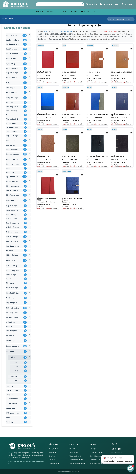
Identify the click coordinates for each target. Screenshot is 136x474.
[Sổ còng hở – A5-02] (72, 143)
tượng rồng (10, 408)
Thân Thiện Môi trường (13, 132)
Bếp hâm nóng (11, 111)
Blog (96, 12)
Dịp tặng (74, 12)
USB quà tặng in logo (13, 413)
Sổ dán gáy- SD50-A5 (69, 72)
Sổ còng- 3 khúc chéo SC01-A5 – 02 (97, 157)
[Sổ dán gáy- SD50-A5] (72, 59)
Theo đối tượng (74, 449)
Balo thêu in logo (12, 164)
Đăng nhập (48, 82)
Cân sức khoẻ (11, 115)
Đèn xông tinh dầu (13, 219)
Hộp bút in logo (12, 73)
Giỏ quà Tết (10, 322)
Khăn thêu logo (12, 255)
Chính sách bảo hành (97, 459)
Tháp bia (9, 386)
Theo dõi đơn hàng (96, 456)
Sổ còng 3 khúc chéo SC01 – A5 (97, 114)
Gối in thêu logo (12, 232)
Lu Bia (8, 279)
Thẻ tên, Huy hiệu (13, 390)
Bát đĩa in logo (11, 49)
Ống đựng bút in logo (13, 303)
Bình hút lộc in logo (13, 159)
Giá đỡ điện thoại (12, 227)
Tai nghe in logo (12, 127)
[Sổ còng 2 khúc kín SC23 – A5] (48, 101)
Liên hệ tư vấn (94, 449)
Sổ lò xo (14, 376)
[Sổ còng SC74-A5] (48, 143)
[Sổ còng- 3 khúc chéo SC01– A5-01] (48, 185)
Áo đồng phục (11, 250)
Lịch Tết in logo (12, 266)
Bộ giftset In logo (12, 195)
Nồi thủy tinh (11, 298)
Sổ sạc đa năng (17, 371)
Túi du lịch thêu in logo (13, 399)
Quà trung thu (11, 331)
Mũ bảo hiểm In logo (13, 293)
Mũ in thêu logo (12, 288)
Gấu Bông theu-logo (13, 223)
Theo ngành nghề (75, 456)
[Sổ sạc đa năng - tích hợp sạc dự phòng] (72, 185)
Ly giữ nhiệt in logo (13, 40)
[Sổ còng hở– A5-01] (122, 143)
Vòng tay (9, 422)
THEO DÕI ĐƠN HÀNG (111, 4)
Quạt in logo (10, 341)
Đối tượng (63, 12)
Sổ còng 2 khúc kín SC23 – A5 (47, 114)
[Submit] (82, 4)
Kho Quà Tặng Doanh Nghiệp (61, 31)
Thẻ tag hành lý (12, 119)
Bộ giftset (52, 456)
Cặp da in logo (11, 206)
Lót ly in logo (11, 275)
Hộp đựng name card (13, 246)
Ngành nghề (51, 12)
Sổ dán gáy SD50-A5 (44, 72)
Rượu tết (9, 326)
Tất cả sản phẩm (54, 463)
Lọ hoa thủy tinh (12, 271)
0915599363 (129, 4)
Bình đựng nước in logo (13, 154)
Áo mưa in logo (12, 92)
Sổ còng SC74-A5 (43, 156)
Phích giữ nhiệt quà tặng (13, 308)
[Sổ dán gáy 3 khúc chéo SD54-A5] (72, 101)
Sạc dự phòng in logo (13, 346)
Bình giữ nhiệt (53, 449)
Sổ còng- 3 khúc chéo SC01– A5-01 (47, 199)
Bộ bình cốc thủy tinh (13, 77)
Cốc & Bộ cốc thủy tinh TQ (13, 190)
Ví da (8, 418)
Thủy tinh (9, 395)
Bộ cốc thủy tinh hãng (13, 181)
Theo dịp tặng (73, 452)
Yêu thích (92, 4)
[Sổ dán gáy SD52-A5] (97, 59)
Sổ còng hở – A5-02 (68, 156)
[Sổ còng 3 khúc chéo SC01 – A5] (97, 101)
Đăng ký (39, 82)
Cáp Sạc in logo (12, 136)
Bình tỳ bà (10, 172)
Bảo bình (9, 102)
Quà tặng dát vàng (13, 313)
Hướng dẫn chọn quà (76, 459)
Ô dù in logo (10, 83)
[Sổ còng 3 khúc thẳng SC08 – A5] (122, 101)
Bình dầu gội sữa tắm (13, 149)
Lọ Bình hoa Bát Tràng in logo (13, 177)
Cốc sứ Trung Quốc (13, 215)
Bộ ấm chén (52, 452)
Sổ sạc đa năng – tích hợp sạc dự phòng (72, 199)
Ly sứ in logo (11, 64)
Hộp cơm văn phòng (13, 241)
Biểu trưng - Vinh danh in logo (13, 140)
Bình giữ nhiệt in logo (13, 58)
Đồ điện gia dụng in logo (13, 318)
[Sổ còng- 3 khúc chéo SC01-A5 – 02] (97, 143)
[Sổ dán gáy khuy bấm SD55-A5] (122, 59)
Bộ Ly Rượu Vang (12, 186)
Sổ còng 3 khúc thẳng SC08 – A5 (121, 115)
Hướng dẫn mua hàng (97, 452)
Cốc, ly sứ (52, 459)
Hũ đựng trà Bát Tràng (13, 44)
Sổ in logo (4, 18)
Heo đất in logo (12, 237)
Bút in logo (10, 200)
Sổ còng (17, 363)
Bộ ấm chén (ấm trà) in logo (13, 35)
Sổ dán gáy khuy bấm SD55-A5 (121, 72)
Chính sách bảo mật (96, 463)
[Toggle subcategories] (29, 34)
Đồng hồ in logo (12, 98)
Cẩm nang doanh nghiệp (77, 463)
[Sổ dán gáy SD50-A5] (48, 59)
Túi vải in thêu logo (13, 403)
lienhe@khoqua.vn (116, 453)
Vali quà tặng (11, 335)
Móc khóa (10, 283)
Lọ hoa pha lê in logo (13, 123)
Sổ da (13, 357)
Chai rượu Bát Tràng (13, 211)
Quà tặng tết (11, 88)
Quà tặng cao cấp (13, 107)
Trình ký (14, 381)
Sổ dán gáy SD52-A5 (93, 72)
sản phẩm (40, 12)
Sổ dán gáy (17, 367)
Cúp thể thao (11, 145)
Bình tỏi (9, 168)
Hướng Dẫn (85, 12)
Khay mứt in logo (12, 260)
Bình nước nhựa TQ (13, 54)
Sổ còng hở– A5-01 (117, 156)
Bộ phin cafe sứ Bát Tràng (13, 69)
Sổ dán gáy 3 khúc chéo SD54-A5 (72, 115)
